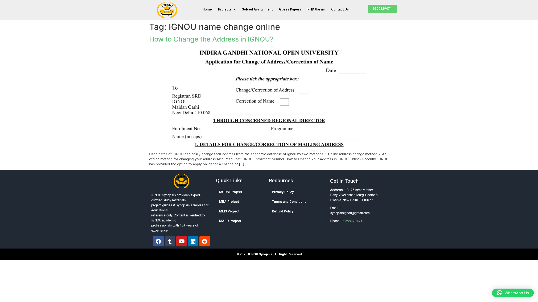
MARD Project (230, 221)
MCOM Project (230, 192)
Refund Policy (282, 211)
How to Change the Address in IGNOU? (211, 39)
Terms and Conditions (289, 202)
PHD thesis (316, 9)
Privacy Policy (283, 192)
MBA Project (229, 202)
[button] (227, 9)
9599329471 (352, 221)
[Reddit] (204, 241)
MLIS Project (229, 211)
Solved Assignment (257, 9)
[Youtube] (181, 241)
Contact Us (340, 9)
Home (207, 9)
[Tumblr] (170, 241)
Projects (225, 9)
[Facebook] (158, 241)
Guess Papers (290, 9)
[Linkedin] (193, 241)
